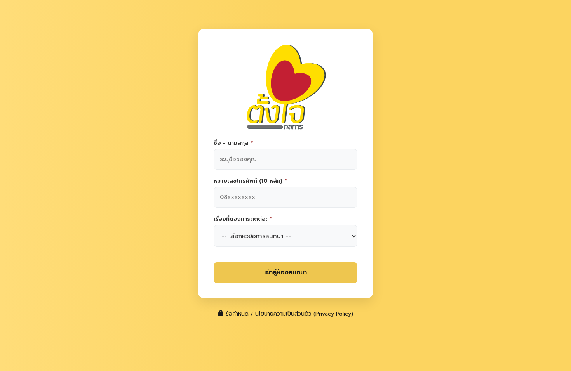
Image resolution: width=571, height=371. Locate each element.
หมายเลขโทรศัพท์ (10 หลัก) (250, 181)
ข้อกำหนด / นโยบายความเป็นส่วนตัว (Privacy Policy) (288, 314)
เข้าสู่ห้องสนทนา (285, 272)
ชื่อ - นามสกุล (233, 143)
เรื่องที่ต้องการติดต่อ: (243, 219)
